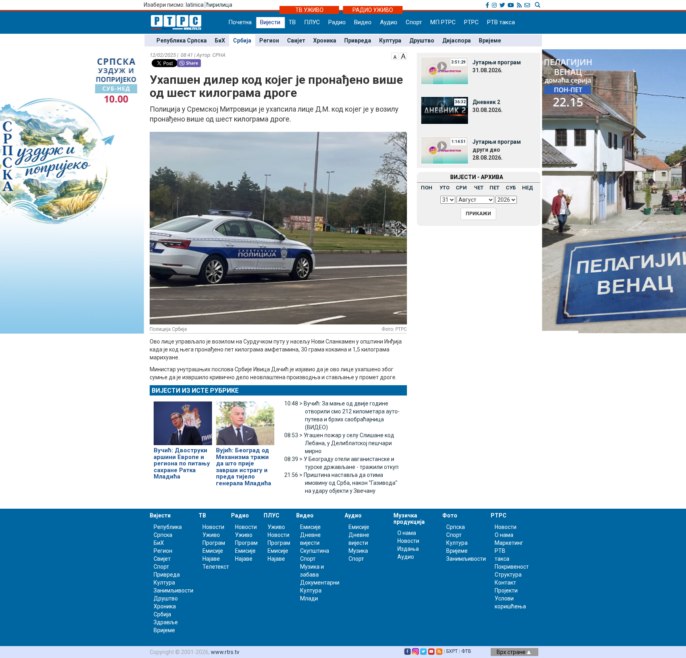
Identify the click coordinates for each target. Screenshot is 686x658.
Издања (408, 549)
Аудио (388, 22)
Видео (363, 22)
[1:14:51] (444, 150)
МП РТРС (443, 22)
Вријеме (490, 40)
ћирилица (219, 5)
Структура (508, 574)
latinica (195, 5)
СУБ (511, 188)
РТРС (471, 22)
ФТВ (466, 651)
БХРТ (452, 651)
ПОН (426, 188)
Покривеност (512, 566)
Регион (269, 40)
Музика (358, 551)
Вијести (270, 22)
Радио (337, 22)
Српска (455, 527)
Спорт (414, 22)
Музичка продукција (409, 518)
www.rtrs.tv (225, 652)
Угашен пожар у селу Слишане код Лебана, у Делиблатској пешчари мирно (339, 443)
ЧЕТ (479, 188)
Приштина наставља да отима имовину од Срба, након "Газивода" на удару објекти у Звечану (340, 483)
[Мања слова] (395, 55)
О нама (406, 533)
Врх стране (512, 652)
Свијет (296, 40)
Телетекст (215, 566)
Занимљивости (173, 590)
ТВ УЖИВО (309, 10)
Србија (242, 40)
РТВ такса (501, 22)
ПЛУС (312, 22)
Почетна (240, 22)
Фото (449, 515)
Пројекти (506, 590)
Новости (213, 527)
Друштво (421, 40)
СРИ (461, 188)
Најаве (211, 559)
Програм (213, 543)
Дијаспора (456, 40)
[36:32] (444, 110)
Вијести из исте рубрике (195, 390)
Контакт (505, 582)
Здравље (166, 622)
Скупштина (314, 551)
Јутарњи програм (496, 62)
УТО (444, 188)
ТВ (292, 22)
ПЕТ (494, 188)
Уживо (211, 535)
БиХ (220, 40)
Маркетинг (509, 543)
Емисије (212, 551)
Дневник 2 (486, 102)
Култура (390, 40)
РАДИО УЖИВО (373, 10)
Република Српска (181, 40)
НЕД (527, 188)
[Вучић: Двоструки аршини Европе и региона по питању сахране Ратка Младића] (183, 420)
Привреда (357, 40)
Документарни (319, 582)
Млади (309, 598)
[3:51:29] (444, 70)
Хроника (324, 40)
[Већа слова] (403, 55)
